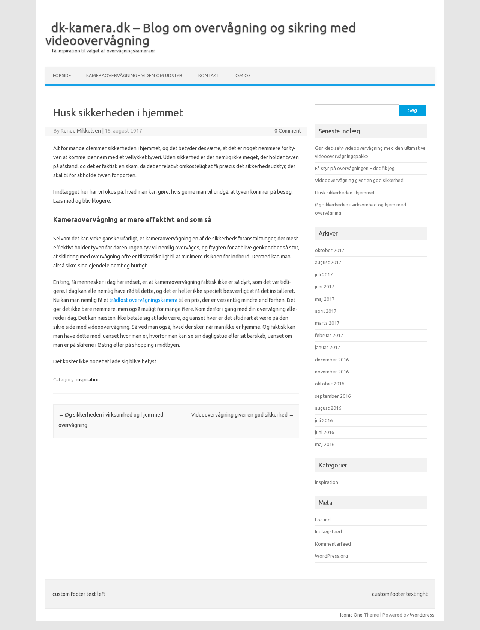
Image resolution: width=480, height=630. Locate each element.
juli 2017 (324, 274)
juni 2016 (324, 432)
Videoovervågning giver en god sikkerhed (242, 415)
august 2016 (328, 408)
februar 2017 (329, 335)
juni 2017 (324, 286)
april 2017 (325, 311)
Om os (243, 75)
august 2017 (328, 262)
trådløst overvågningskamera (143, 300)
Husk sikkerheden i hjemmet (345, 192)
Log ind (323, 519)
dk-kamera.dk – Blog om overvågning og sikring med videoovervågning (200, 33)
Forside (62, 75)
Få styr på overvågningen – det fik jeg (354, 168)
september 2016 (333, 396)
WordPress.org (331, 555)
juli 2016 (324, 420)
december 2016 (332, 359)
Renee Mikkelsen (81, 131)
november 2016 (332, 371)
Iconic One (351, 614)
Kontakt (208, 75)
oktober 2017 (329, 250)
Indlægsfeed (328, 531)
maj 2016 (324, 444)
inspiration (88, 379)
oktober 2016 (329, 383)
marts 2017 (327, 322)
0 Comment (287, 131)
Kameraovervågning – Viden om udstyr (134, 75)
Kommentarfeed (333, 543)
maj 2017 (324, 299)
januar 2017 (327, 347)
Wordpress (422, 614)
